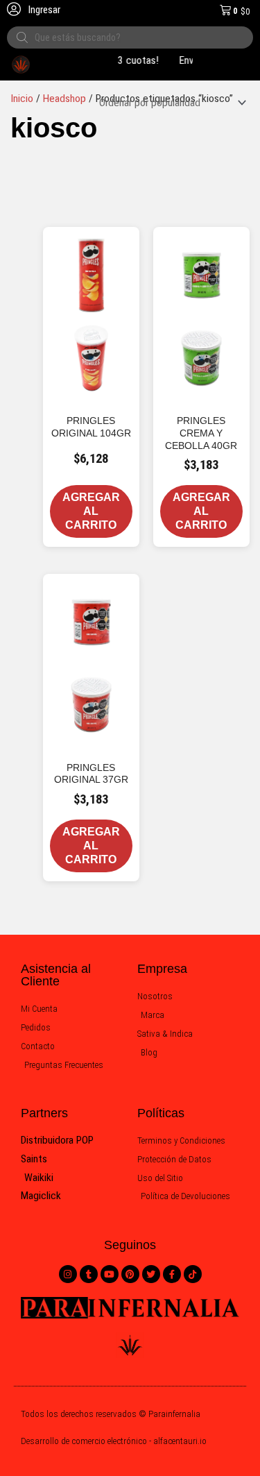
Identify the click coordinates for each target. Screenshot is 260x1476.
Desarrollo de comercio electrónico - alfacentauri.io (114, 1441)
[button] (133, 234)
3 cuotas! (134, 60)
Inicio (21, 98)
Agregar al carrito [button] (91, 511)
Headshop (64, 98)
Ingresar (43, 9)
